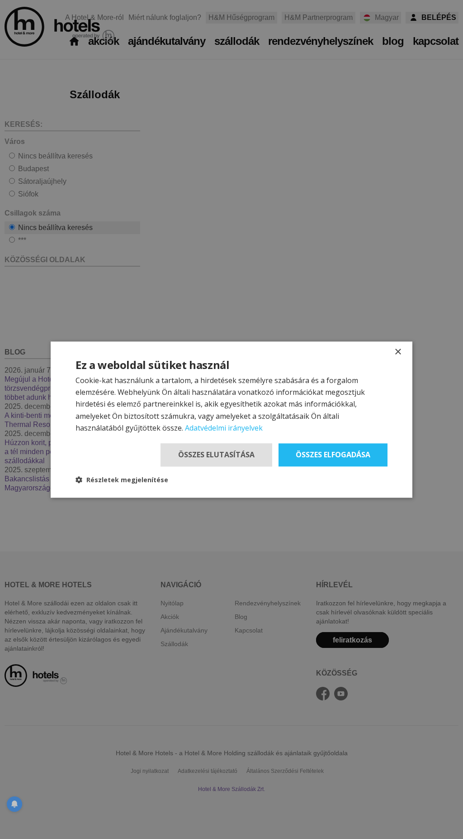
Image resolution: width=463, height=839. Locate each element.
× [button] (397, 352)
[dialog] (231, 419)
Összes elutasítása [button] (216, 455)
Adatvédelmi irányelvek (224, 428)
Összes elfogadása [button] (333, 455)
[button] (122, 479)
